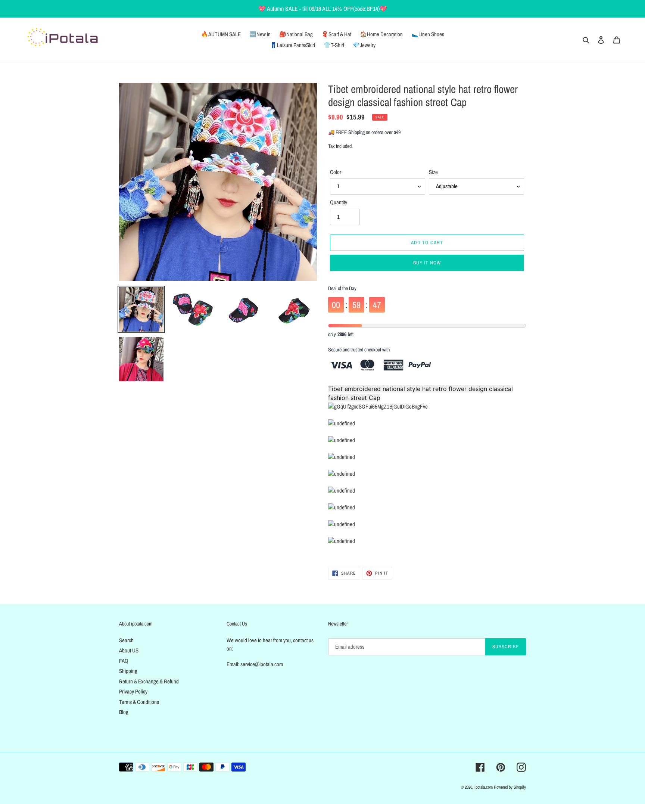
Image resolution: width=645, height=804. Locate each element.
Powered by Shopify (510, 787)
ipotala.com (483, 787)
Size (433, 172)
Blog (123, 712)
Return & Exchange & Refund (149, 681)
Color (335, 172)
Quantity (338, 202)
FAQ (123, 661)
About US (128, 650)
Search (126, 640)
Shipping (128, 671)
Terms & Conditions (139, 702)
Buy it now (427, 263)
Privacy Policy (133, 691)
